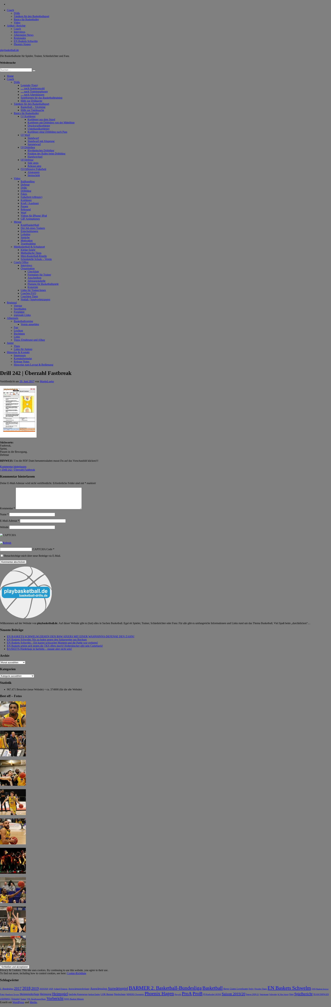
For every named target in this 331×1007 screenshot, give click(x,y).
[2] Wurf (25, 134)
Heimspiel (60, 994)
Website (4, 527)
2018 (26, 988)
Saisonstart (264, 994)
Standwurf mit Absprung (41, 141)
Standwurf (33, 138)
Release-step (34, 166)
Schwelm (273, 994)
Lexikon (18, 330)
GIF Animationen (30, 218)
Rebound (26, 209)
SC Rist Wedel (283, 994)
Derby (251, 989)
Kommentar (7, 508)
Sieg (291, 994)
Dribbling (26, 190)
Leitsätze (25, 234)
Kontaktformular (23, 358)
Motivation (27, 240)
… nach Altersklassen (32, 94)
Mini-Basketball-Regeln (34, 256)
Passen (24, 206)
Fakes (24, 193)
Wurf (23, 212)
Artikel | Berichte (16, 25)
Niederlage (120, 994)
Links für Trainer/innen (33, 290)
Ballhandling (28, 181)
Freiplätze (19, 311)
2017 (18, 988)
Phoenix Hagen (22, 44)
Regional (12, 302)
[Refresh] (5, 542)
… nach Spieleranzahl (33, 88)
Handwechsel (35, 156)
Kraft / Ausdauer (30, 203)
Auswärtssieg (98, 988)
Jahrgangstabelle (37, 280)
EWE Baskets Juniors (320, 989)
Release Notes (21, 361)
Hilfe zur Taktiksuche (32, 110)
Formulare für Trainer (39, 274)
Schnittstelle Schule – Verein (36, 259)
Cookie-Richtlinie (76, 973)
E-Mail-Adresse (9, 520)
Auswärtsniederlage (78, 988)
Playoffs (178, 994)
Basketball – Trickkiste (33, 107)
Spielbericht (303, 994)
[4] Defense (27, 159)
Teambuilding (28, 243)
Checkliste (33, 271)
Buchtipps (19, 333)
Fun (16, 327)
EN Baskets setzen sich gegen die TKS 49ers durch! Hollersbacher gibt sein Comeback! (55, 645)
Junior (10, 342)
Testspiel (15, 999)
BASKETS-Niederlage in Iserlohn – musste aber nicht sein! (39, 648)
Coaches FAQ (28, 293)
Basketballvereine (23, 321)
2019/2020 (43, 989)
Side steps (33, 162)
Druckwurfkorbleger (39, 125)
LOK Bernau (107, 994)
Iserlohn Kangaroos (78, 994)
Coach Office (21, 262)
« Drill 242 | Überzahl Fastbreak (17, 469)
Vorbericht (55, 998)
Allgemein (12, 318)
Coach (10, 10)
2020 (51, 989)
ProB (198, 993)
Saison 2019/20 (233, 994)
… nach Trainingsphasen (34, 91)
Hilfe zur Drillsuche (31, 100)
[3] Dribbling (28, 147)
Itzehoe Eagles (94, 994)
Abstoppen (33, 172)
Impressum (20, 355)
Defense (25, 184)
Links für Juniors (23, 349)
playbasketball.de (9, 50)
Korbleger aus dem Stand (41, 119)
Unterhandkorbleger (38, 128)
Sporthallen (20, 308)
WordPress (18, 1002)
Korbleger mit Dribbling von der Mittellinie (51, 122)
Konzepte (33, 287)
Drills (17, 13)
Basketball (212, 988)
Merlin (33, 1002)
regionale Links (22, 315)
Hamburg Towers (12, 994)
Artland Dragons (61, 989)
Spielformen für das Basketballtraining (41, 97)
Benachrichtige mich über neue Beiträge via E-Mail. (32, 555)
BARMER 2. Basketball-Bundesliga (165, 988)
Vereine (18, 305)
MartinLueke (47, 381)
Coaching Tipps (29, 296)
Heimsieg (46, 994)
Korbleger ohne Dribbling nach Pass (47, 131)
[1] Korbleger (28, 116)
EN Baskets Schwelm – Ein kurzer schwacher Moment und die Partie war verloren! (52, 642)
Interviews (19, 31)
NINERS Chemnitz (135, 994)
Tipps (17, 346)
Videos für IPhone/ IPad (34, 215)
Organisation (28, 268)
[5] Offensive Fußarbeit (33, 169)
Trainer (23, 999)
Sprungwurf (34, 144)
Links (17, 336)
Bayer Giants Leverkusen (235, 988)
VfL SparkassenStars (36, 999)
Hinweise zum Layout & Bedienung (33, 364)
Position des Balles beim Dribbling (46, 153)
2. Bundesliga (6, 988)
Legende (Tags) (29, 85)
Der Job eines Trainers (33, 228)
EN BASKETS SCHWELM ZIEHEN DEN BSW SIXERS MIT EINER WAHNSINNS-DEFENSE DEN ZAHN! (70, 636)
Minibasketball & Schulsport (29, 246)
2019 (35, 988)
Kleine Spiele (28, 249)
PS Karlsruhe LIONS (212, 994)
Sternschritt (34, 175)
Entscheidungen (29, 231)
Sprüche (25, 237)
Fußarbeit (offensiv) (31, 197)
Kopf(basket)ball (30, 225)
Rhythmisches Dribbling (41, 150)
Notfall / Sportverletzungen (35, 299)
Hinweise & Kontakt (18, 352)
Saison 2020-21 (252, 994)
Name (4, 514)
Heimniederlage (29, 994)
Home (10, 76)
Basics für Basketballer (26, 19)
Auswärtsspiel (118, 988)
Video (17, 22)
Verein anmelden (30, 324)
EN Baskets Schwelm (26, 41)
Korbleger (26, 200)
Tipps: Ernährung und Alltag (29, 339)
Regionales (20, 38)
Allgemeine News (23, 34)
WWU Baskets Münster (74, 999)
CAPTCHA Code (42, 549)
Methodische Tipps (31, 252)
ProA (187, 993)
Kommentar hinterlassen (13, 466)
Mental (17, 221)
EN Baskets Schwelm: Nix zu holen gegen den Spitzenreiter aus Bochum (47, 639)
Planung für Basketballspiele (43, 283)
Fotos (2, 994)
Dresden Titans (260, 989)
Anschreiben (34, 277)
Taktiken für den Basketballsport (31, 16)
